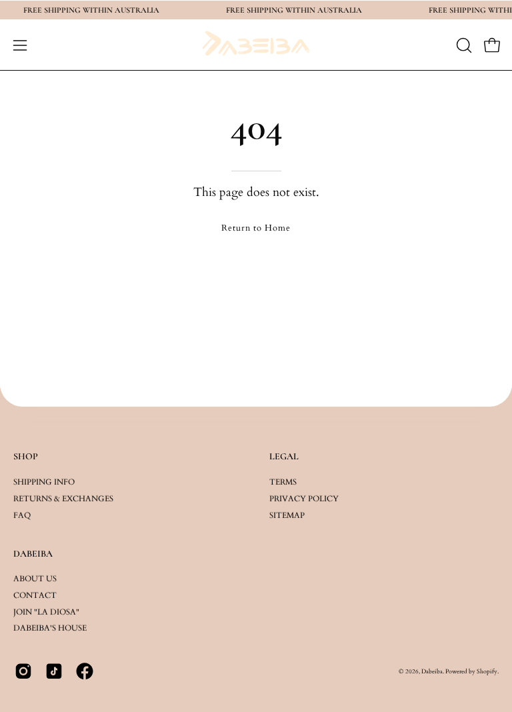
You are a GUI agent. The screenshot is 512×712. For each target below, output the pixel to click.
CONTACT (35, 595)
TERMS (283, 481)
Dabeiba (432, 671)
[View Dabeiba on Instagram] (23, 671)
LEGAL (284, 456)
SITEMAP (287, 514)
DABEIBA (33, 553)
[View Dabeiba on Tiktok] (54, 671)
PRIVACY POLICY (304, 498)
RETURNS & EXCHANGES (63, 498)
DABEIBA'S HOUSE (50, 628)
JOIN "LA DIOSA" (46, 612)
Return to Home (255, 228)
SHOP (25, 456)
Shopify (487, 671)
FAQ (22, 514)
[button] (462, 45)
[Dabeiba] (256, 45)
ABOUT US (35, 578)
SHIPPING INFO (44, 481)
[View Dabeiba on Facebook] (85, 671)
